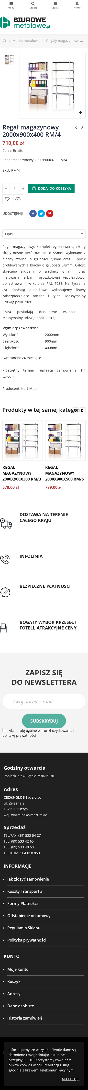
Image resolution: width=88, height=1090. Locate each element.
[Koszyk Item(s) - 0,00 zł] (55, 5)
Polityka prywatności (26, 940)
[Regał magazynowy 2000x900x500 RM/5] (65, 440)
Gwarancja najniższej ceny (43, 633)
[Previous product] (76, 127)
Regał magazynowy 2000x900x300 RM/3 (21, 473)
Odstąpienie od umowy (29, 915)
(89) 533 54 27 (29, 835)
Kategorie (11, 5)
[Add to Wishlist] (7, 199)
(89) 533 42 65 (22, 841)
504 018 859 (30, 853)
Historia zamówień (24, 1018)
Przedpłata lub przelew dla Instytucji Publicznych (44, 595)
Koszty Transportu (24, 891)
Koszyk (14, 981)
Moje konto (18, 969)
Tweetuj (41, 213)
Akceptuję (70, 1079)
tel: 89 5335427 (33, 562)
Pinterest (49, 213)
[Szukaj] (33, 5)
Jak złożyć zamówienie (28, 879)
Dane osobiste (20, 1006)
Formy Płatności (22, 903)
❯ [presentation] (82, 410)
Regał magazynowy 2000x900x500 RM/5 (64, 473)
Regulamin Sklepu (23, 928)
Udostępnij (33, 213)
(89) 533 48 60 (22, 847)
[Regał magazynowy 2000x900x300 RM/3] (22, 440)
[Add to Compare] (18, 199)
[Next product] (82, 127)
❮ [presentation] (75, 410)
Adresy (14, 993)
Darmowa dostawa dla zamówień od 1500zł (50, 529)
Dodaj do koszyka (54, 188)
